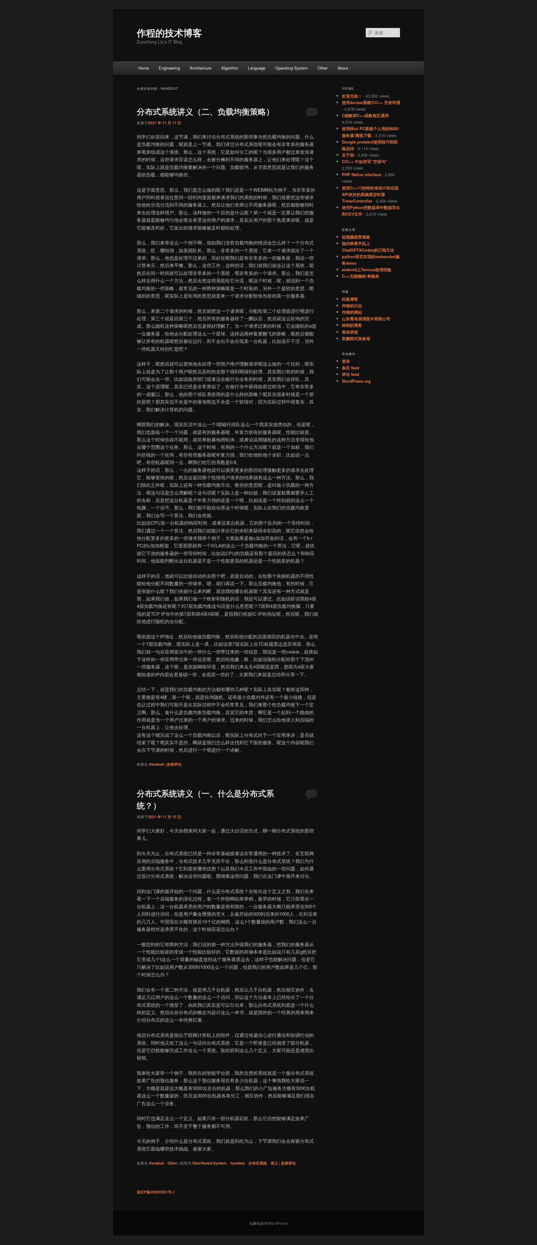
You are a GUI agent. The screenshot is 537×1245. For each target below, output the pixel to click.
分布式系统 (257, 1163)
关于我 (348, 155)
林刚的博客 (352, 325)
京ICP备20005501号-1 (156, 1192)
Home (143, 68)
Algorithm (229, 68)
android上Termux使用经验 (366, 269)
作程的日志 (352, 305)
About (342, 68)
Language (256, 68)
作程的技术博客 (169, 32)
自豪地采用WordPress (268, 1223)
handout (237, 1163)
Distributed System (209, 1163)
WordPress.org (356, 381)
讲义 (274, 1163)
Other (323, 68)
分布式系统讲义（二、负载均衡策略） (205, 111)
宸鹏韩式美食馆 (356, 338)
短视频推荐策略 (356, 237)
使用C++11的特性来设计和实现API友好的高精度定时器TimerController (370, 194)
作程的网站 (352, 312)
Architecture (200, 68)
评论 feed (350, 374)
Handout (156, 764)
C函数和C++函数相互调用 (365, 115)
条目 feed (350, 368)
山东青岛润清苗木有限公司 (366, 319)
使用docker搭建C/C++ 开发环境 (371, 102)
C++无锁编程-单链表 (360, 276)
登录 (346, 361)
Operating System (291, 68)
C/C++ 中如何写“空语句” (365, 161)
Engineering (169, 68)
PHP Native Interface (361, 174)
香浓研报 (350, 332)
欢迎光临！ (352, 96)
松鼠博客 (350, 299)
